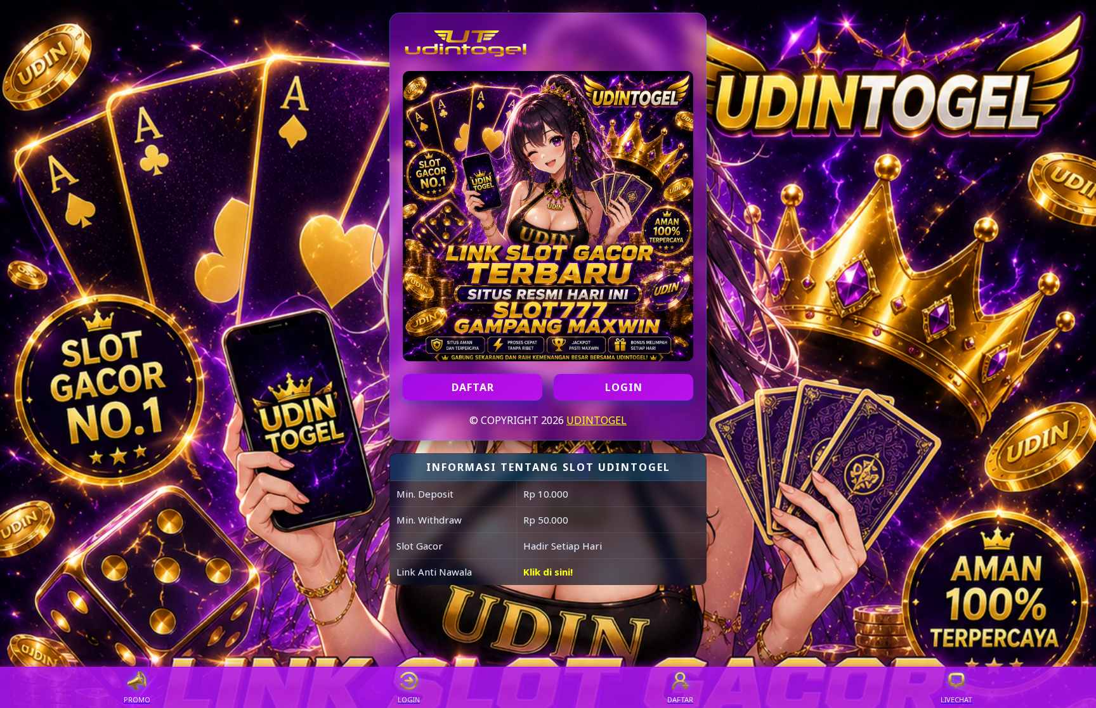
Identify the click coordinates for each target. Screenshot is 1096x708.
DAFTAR (473, 387)
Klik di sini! (548, 571)
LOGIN (624, 387)
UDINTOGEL (596, 420)
